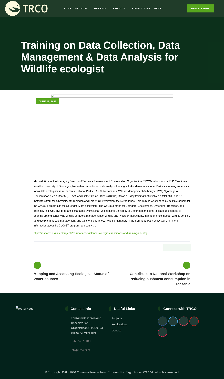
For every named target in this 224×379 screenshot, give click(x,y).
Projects (119, 8)
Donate (116, 330)
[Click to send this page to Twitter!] (173, 247)
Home (67, 8)
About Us (81, 8)
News (157, 8)
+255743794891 (81, 341)
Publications (141, 8)
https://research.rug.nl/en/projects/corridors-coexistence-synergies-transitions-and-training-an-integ (91, 233)
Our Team (100, 8)
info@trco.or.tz (80, 350)
